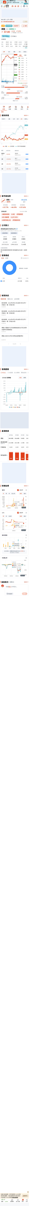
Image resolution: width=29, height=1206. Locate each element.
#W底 (13, 214)
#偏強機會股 (5, 214)
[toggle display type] (26, 490)
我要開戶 (16, 26)
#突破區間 (20, 214)
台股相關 (16, 299)
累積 (25, 377)
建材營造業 (9, 26)
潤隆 (11, 19)
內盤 (18, 83)
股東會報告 (14, 233)
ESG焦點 (25, 21)
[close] (1, 2)
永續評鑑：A (12, 29)
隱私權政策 (15, 1197)
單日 (20, 377)
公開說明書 (5, 233)
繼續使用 (25, 1196)
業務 (6, 258)
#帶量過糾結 (16, 220)
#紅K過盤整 (5, 217)
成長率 (21, 490)
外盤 (26, 83)
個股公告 (10, 299)
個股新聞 (3, 299)
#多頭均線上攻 (6, 220)
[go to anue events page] (21, 6)
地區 (2, 258)
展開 (26, 48)
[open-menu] (1, 6)
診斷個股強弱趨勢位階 (8, 21)
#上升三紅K (14, 217)
